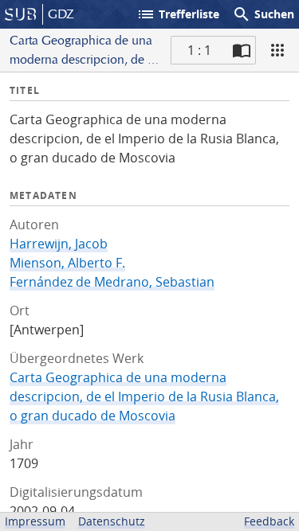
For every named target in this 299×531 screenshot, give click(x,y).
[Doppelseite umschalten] (241, 50)
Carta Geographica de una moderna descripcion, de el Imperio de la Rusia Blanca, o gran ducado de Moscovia (144, 396)
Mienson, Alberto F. (67, 262)
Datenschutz (111, 521)
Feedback (269, 521)
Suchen (263, 14)
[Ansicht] (277, 50)
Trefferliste (177, 14)
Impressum (35, 521)
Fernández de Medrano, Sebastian (112, 282)
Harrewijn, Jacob (59, 243)
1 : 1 (199, 50)
